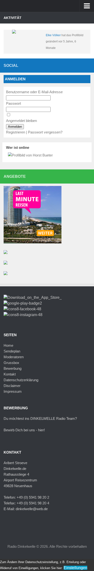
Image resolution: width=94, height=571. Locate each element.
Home (8, 345)
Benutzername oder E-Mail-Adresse (34, 92)
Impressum (13, 391)
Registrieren (15, 132)
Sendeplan (12, 351)
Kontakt (10, 374)
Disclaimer (12, 386)
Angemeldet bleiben (21, 121)
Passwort (13, 103)
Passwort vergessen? (45, 132)
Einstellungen (75, 568)
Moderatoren (14, 357)
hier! (41, 430)
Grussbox (11, 363)
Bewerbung (12, 368)
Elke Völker (53, 35)
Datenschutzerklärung (21, 380)
